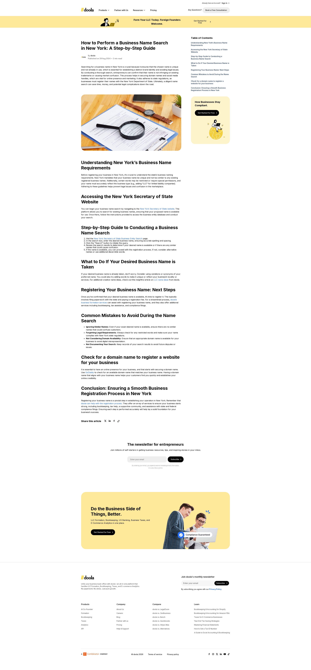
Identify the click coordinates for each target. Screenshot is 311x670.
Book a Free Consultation (216, 10)
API (82, 629)
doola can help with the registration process (101, 403)
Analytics (84, 625)
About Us (120, 609)
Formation (85, 613)
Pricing (153, 10)
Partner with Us (121, 10)
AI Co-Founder (87, 609)
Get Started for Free (200, 22)
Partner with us (122, 621)
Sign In (224, 3)
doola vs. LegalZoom (160, 609)
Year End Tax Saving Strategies (206, 621)
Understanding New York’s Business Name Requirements (209, 44)
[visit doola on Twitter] (217, 654)
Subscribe (175, 459)
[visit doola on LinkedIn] (221, 654)
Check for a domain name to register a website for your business (207, 82)
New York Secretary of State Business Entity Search (118, 238)
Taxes (83, 621)
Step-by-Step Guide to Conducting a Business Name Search (206, 57)
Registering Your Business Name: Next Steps (210, 70)
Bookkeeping (86, 617)
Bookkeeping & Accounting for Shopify (210, 609)
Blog (118, 617)
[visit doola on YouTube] (225, 654)
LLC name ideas (161, 280)
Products (103, 10)
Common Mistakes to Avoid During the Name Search (210, 75)
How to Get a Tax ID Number (205, 629)
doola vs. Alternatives (161, 629)
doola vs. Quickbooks (161, 621)
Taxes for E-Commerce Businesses (208, 617)
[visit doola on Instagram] (213, 654)
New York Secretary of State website (157, 209)
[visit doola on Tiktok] (228, 654)
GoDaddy (89, 372)
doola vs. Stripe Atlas (160, 625)
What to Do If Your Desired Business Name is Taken (210, 64)
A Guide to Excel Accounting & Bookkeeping (212, 633)
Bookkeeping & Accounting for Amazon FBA (211, 613)
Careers (120, 613)
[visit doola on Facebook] (209, 654)
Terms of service (155, 654)
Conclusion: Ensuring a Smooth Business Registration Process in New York (208, 89)
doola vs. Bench (158, 617)
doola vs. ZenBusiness (161, 613)
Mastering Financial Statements (206, 625)
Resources (138, 10)
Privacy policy (173, 654)
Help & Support (123, 629)
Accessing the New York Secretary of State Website (209, 51)
